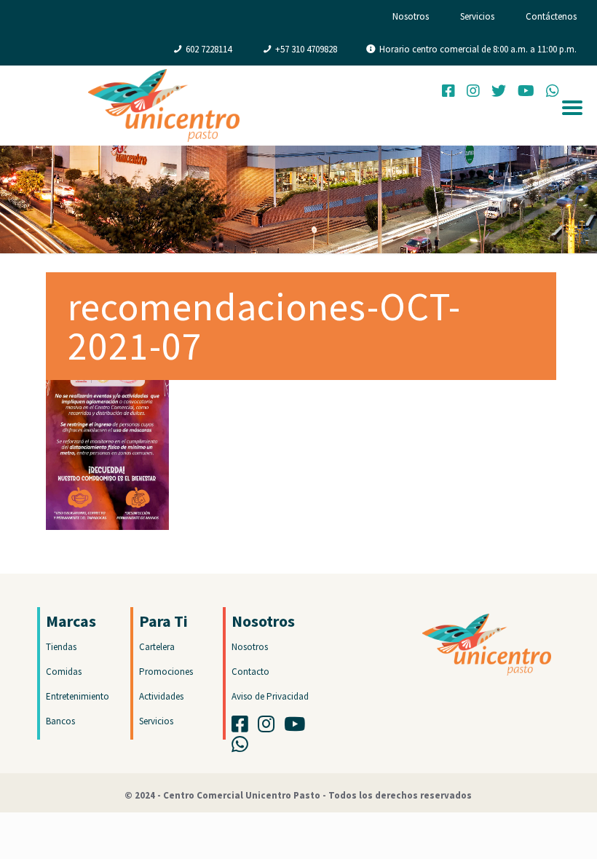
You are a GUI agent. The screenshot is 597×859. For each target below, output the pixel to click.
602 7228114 (209, 49)
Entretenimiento (77, 696)
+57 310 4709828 (306, 49)
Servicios (477, 16)
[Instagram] (473, 93)
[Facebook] (448, 93)
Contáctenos (551, 16)
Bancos (60, 721)
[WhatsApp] (244, 748)
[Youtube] (298, 727)
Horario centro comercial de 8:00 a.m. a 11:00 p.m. (478, 49)
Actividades (161, 696)
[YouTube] (526, 93)
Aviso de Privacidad (270, 696)
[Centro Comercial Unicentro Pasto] (164, 106)
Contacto (250, 671)
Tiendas (61, 647)
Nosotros (410, 16)
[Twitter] (498, 93)
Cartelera (157, 647)
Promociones (166, 671)
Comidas (64, 671)
